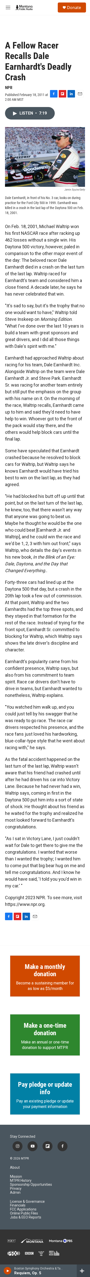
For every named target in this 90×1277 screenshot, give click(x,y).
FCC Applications (23, 1209)
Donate (74, 7)
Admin (15, 1192)
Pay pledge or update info (45, 1088)
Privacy (16, 1188)
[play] (7, 1270)
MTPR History (21, 1180)
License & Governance (27, 1201)
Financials (18, 1205)
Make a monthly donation (45, 970)
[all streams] (83, 1270)
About (15, 1167)
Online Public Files (24, 1213)
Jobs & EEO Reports (25, 1217)
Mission (16, 1176)
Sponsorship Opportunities (31, 1184)
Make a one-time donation (45, 1029)
